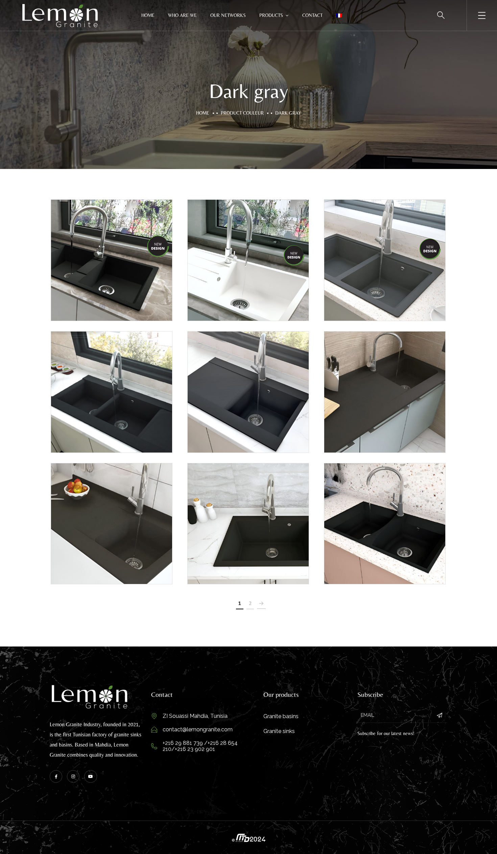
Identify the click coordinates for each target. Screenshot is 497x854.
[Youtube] (90, 776)
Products (271, 15)
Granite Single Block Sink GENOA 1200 (111, 526)
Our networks (228, 15)
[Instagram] (73, 776)
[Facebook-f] (56, 776)
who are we (182, 15)
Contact (312, 15)
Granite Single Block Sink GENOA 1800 (385, 394)
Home (148, 15)
